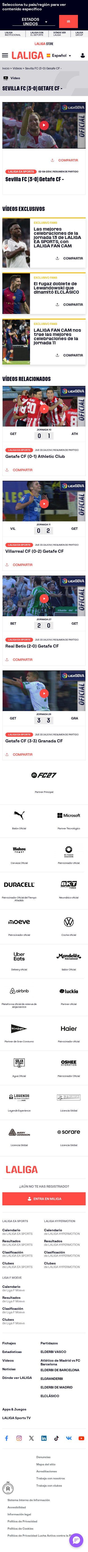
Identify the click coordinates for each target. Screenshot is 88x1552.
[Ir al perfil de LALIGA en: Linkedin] (44, 1438)
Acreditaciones (46, 1471)
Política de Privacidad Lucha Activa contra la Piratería (44, 1535)
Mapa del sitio (45, 1464)
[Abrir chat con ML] (76, 1540)
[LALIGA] (28, 55)
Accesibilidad (17, 1507)
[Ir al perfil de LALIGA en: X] (31, 1438)
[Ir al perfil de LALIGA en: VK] (69, 1438)
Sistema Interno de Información (29, 1500)
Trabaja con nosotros (50, 1478)
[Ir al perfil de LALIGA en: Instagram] (19, 1438)
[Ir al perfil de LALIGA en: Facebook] (6, 1438)
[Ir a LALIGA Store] (44, 43)
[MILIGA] (81, 55)
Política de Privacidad (22, 1521)
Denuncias (43, 1457)
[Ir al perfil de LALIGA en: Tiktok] (56, 1438)
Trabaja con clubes (49, 1485)
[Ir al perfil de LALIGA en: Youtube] (81, 1438)
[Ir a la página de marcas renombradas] (18, 1488)
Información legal (19, 1514)
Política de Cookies (20, 1528)
